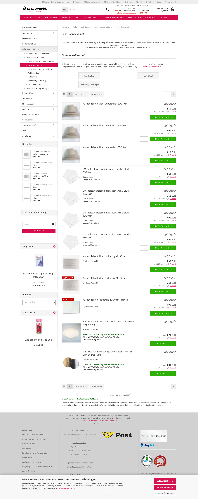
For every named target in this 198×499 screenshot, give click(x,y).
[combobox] (80, 94)
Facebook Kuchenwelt (89, 421)
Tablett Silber (33, 73)
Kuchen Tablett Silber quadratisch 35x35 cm (105, 147)
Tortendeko (150, 17)
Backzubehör (27, 120)
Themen (25, 130)
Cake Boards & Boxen (114, 17)
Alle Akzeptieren (165, 481)
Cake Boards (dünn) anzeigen (40, 69)
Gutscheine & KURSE (30, 114)
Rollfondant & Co (92, 17)
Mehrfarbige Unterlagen (38, 80)
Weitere (163, 17)
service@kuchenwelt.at (152, 66)
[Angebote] (54, 246)
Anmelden (39, 231)
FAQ (149, 2)
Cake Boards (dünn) (34, 65)
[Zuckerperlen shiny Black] (39, 326)
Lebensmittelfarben (70, 17)
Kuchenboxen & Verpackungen (36, 88)
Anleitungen (27, 136)
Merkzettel (171, 2)
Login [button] (158, 2)
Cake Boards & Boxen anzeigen (36, 53)
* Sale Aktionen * (29, 125)
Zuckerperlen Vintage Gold (38, 339)
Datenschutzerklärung (67, 488)
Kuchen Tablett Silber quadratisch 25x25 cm (105, 103)
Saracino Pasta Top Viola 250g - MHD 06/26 (39, 275)
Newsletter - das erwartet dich (34, 439)
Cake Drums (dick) (33, 84)
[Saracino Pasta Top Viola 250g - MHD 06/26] (39, 260)
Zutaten (25, 109)
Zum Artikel (163, 343)
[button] (64, 94)
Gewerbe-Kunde (28, 443)
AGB (140, 2)
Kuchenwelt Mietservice (31, 462)
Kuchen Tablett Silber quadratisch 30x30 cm (105, 125)
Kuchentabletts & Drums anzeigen (40, 61)
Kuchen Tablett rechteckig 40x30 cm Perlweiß (105, 299)
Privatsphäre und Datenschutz (34, 453)
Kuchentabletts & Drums (34, 57)
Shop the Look (28, 104)
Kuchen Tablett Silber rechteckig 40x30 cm (104, 256)
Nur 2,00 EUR (39, 284)
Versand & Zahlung (113, 2)
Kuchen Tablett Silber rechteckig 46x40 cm (104, 277)
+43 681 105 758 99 (80, 455)
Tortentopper (50, 17)
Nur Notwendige (165, 487)
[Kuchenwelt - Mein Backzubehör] (40, 9)
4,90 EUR (39, 345)
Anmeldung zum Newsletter (33, 434)
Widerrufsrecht (28, 457)
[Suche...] (107, 9)
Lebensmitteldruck (93, 2)
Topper (77, 2)
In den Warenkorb (163, 117)
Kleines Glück (134, 17)
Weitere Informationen (165, 493)
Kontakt (129, 2)
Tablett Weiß (33, 77)
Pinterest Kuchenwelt (108, 421)
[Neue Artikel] (54, 312)
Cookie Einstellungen (30, 471)
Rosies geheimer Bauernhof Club (56, 2)
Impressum (26, 448)
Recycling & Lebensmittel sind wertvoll (37, 466)
